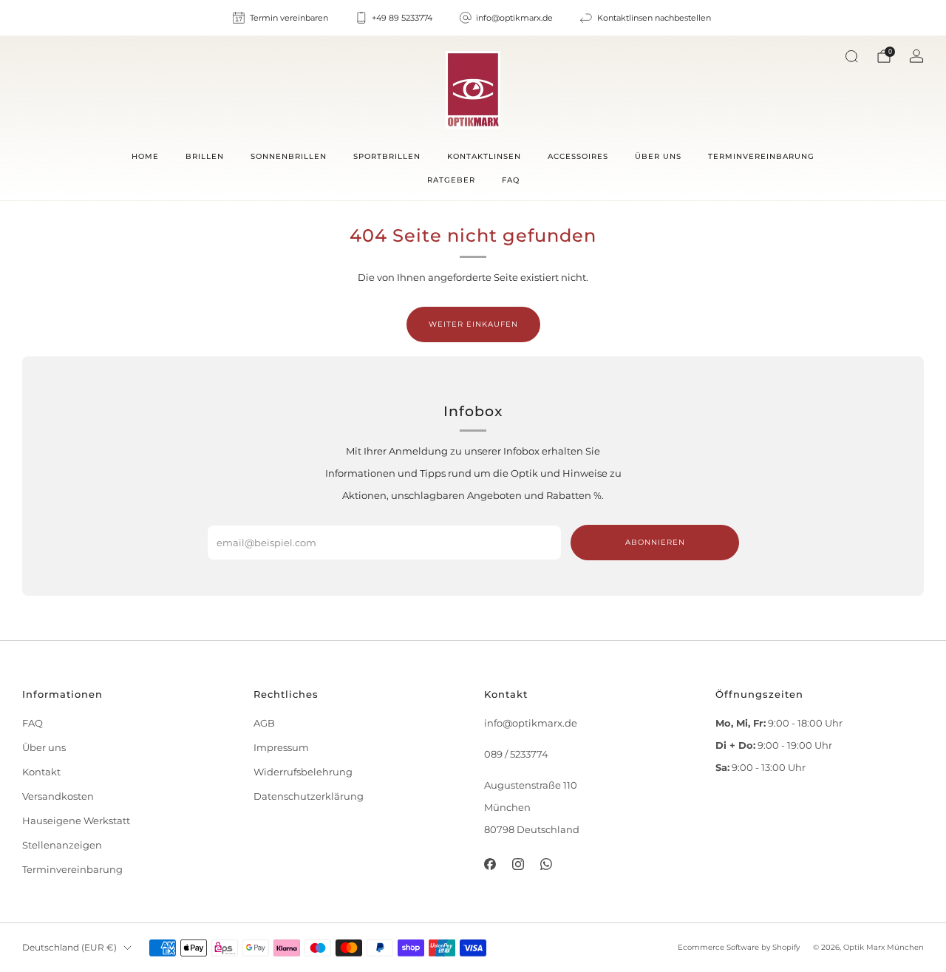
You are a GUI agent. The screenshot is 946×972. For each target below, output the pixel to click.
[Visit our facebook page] (489, 864)
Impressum (281, 747)
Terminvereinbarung (761, 156)
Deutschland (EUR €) (69, 947)
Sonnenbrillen (289, 156)
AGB (264, 723)
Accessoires (578, 156)
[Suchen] (851, 56)
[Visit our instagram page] (518, 864)
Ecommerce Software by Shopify (739, 947)
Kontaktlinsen (484, 156)
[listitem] (281, 17)
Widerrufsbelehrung (303, 772)
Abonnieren (655, 542)
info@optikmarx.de (530, 723)
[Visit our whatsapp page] (546, 864)
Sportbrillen (387, 156)
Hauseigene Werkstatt (76, 820)
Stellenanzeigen (62, 845)
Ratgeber (451, 180)
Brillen (205, 156)
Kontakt (41, 772)
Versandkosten (58, 796)
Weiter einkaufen (473, 324)
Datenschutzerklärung (308, 796)
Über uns (658, 156)
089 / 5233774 (516, 754)
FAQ (511, 180)
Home (145, 156)
